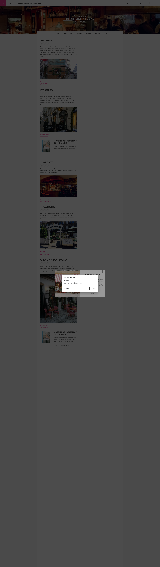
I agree (93, 288)
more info (66, 288)
